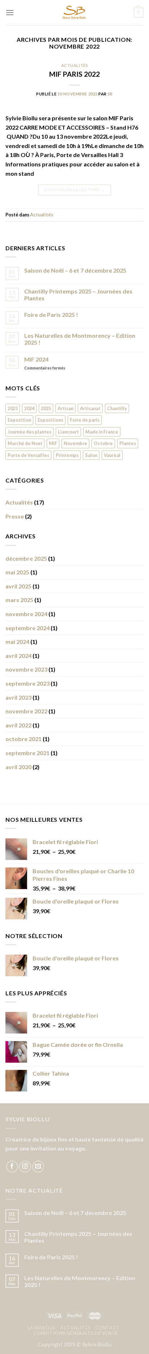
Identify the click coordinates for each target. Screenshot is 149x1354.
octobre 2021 (23, 738)
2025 (46, 408)
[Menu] (9, 12)
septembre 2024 (27, 627)
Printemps (67, 455)
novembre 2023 (26, 669)
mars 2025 (19, 599)
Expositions (50, 420)
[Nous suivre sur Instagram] (25, 1167)
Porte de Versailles (28, 455)
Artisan (65, 408)
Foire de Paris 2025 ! (51, 314)
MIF (53, 443)
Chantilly (117, 408)
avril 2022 (18, 725)
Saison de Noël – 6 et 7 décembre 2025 (75, 270)
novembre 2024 (26, 613)
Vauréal (112, 455)
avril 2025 (18, 586)
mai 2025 (17, 572)
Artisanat (90, 408)
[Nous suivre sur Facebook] (12, 1167)
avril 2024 (18, 655)
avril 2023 (18, 697)
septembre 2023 (27, 683)
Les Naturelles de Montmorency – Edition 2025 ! (79, 339)
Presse (14, 516)
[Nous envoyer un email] (38, 1167)
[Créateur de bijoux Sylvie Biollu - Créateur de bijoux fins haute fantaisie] (74, 12)
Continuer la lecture (74, 189)
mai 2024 (17, 641)
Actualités (74, 65)
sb (110, 93)
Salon (91, 455)
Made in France (101, 432)
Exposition (19, 420)
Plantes (127, 443)
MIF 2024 (36, 359)
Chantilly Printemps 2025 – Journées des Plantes (78, 294)
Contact (107, 1328)
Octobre (103, 443)
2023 (13, 408)
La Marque (41, 1328)
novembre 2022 (26, 711)
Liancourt (68, 432)
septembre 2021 (27, 752)
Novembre (75, 443)
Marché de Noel (25, 443)
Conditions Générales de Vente (75, 1333)
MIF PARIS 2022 (74, 74)
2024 (29, 408)
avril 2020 (18, 766)
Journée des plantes (29, 432)
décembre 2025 (26, 558)
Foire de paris (84, 420)
